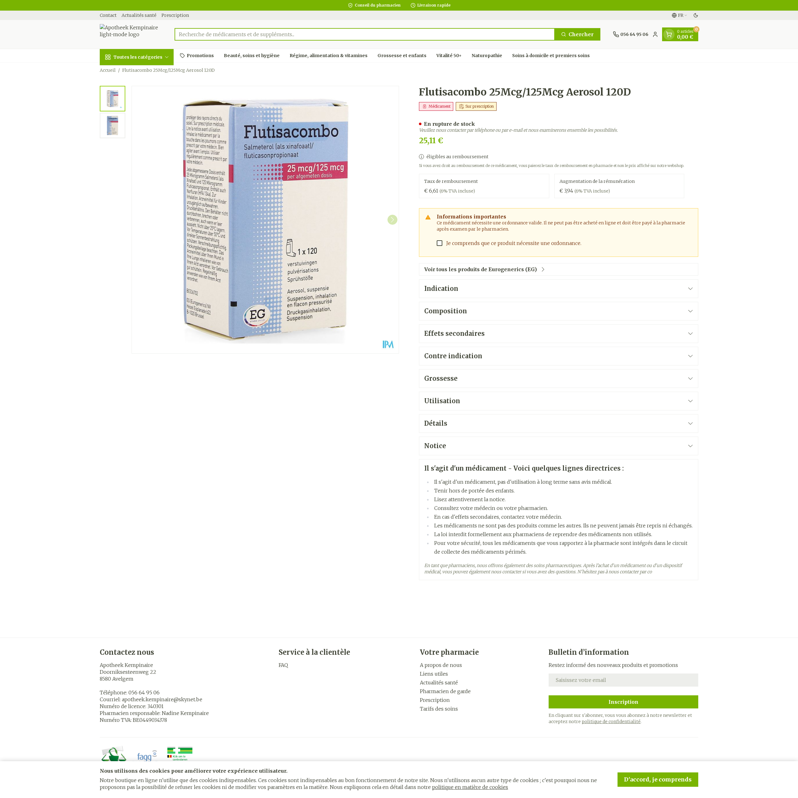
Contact (108, 15)
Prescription (175, 15)
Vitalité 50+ (449, 55)
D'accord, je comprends (658, 779)
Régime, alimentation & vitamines (329, 55)
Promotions (200, 55)
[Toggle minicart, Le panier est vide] (669, 34)
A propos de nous (441, 665)
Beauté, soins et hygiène (252, 55)
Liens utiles (434, 674)
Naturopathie (487, 55)
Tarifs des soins (439, 709)
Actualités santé (139, 15)
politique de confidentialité (611, 721)
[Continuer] (392, 220)
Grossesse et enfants (401, 55)
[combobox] (365, 34)
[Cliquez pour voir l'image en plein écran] (265, 219)
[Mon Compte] (655, 34)
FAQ (283, 665)
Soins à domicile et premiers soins (551, 55)
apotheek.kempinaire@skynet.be (162, 699)
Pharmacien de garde (445, 691)
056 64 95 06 (144, 692)
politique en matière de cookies (470, 787)
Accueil (108, 70)
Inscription (623, 702)
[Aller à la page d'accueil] (131, 34)
